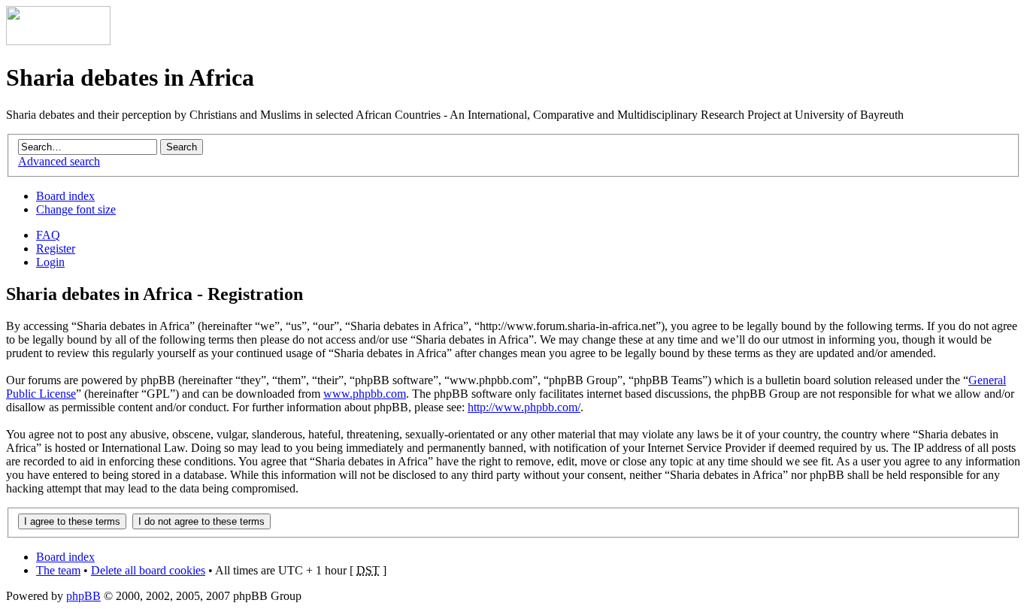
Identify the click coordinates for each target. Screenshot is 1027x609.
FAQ (48, 235)
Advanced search (59, 161)
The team (58, 570)
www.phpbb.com (364, 393)
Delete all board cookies (148, 570)
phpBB (83, 595)
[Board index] (58, 41)
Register (55, 248)
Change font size (76, 209)
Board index (65, 195)
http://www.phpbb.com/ (524, 407)
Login (50, 262)
